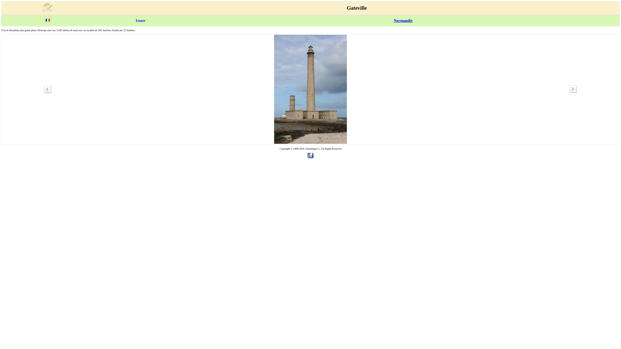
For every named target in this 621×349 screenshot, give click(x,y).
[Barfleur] (48, 88)
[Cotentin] (573, 92)
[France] (48, 20)
